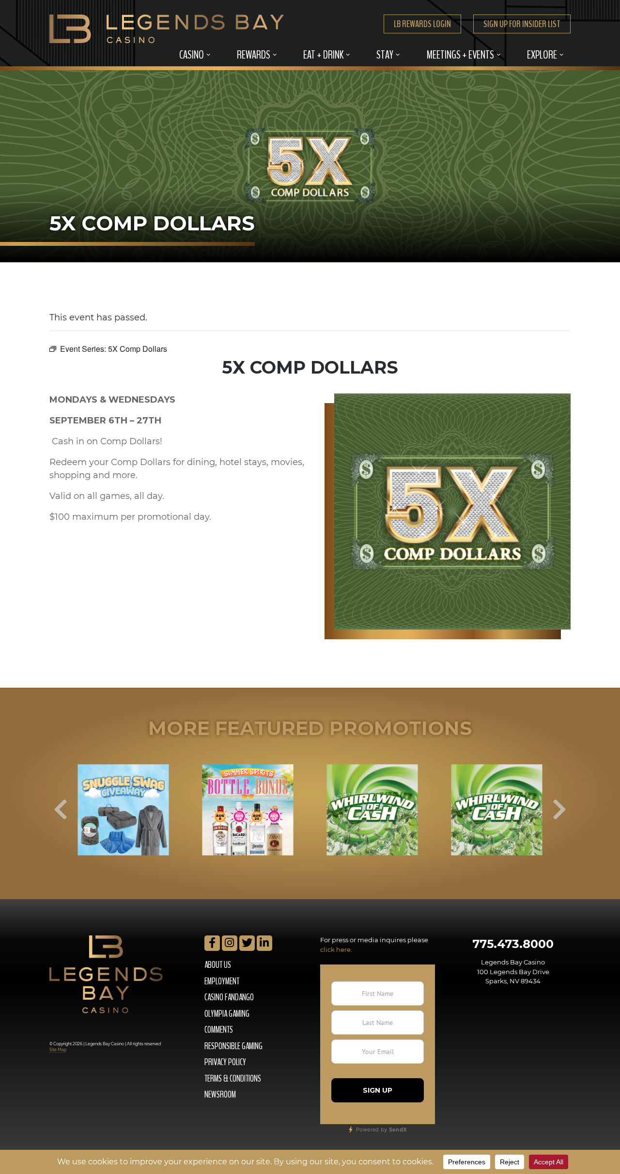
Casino (191, 54)
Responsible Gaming (233, 1046)
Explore (542, 54)
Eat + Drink (323, 54)
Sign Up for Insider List (521, 23)
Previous (60, 809)
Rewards (253, 54)
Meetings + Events (460, 54)
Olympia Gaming (226, 1014)
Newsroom (220, 1094)
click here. (336, 949)
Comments (218, 1029)
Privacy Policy (225, 1062)
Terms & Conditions (232, 1078)
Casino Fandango (229, 997)
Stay (384, 54)
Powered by (380, 1129)
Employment (221, 981)
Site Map (57, 1049)
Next (559, 809)
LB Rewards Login (422, 23)
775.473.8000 (513, 944)
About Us (217, 965)
